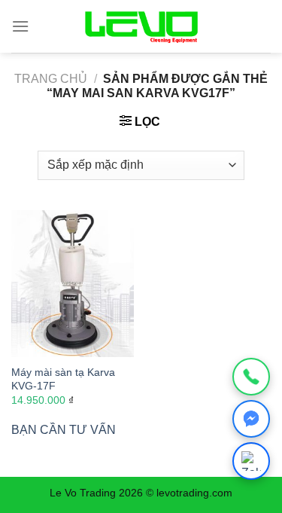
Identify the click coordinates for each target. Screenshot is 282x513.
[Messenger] (251, 419)
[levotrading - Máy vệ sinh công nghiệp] (141, 27)
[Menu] (20, 26)
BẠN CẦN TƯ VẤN (63, 429)
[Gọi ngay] (251, 376)
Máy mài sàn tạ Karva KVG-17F (63, 379)
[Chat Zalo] (251, 461)
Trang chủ (50, 78)
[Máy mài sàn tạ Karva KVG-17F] (72, 283)
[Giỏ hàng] (257, 26)
